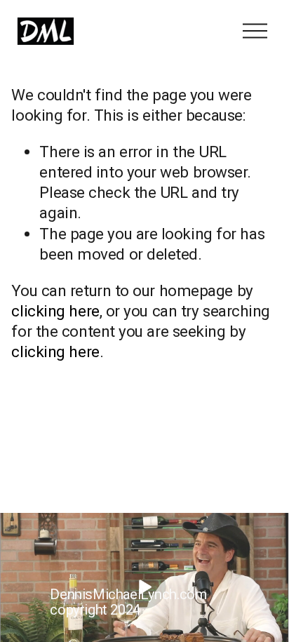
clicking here (55, 311)
